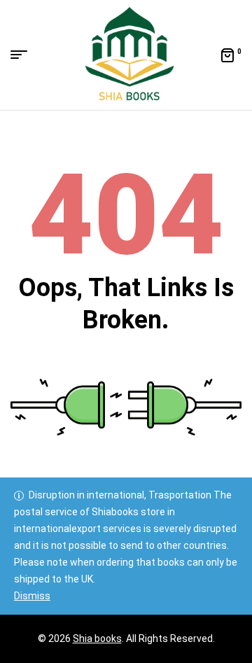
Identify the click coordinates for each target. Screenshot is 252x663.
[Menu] (24, 54)
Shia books (97, 638)
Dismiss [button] (32, 595)
